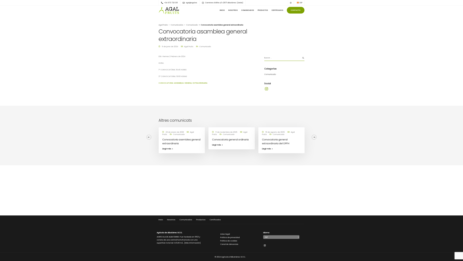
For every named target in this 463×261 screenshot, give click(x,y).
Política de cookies (228, 240)
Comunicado (205, 46)
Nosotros (233, 10)
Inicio (222, 10)
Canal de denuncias (229, 244)
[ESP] (298, 2)
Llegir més (17, 145)
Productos (263, 10)
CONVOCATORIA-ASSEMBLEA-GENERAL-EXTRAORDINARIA (183, 83)
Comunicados (247, 10)
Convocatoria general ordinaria (31, 139)
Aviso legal (225, 234)
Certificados (277, 10)
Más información (192, 243)
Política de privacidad (230, 237)
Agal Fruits (188, 46)
